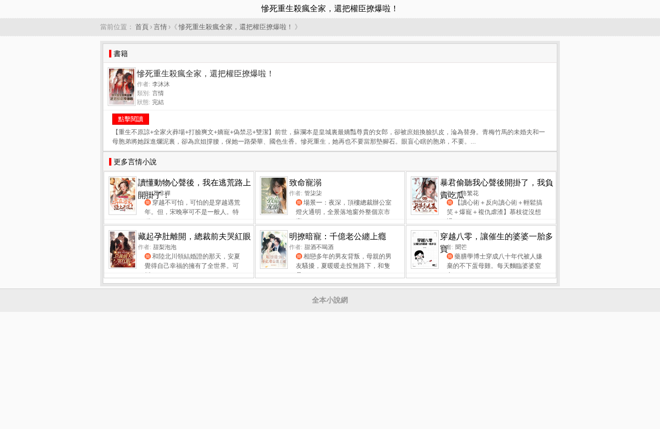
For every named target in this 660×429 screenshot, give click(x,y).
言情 (160, 27)
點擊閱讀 (130, 119)
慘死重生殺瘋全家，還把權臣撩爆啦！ (236, 27)
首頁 (142, 27)
